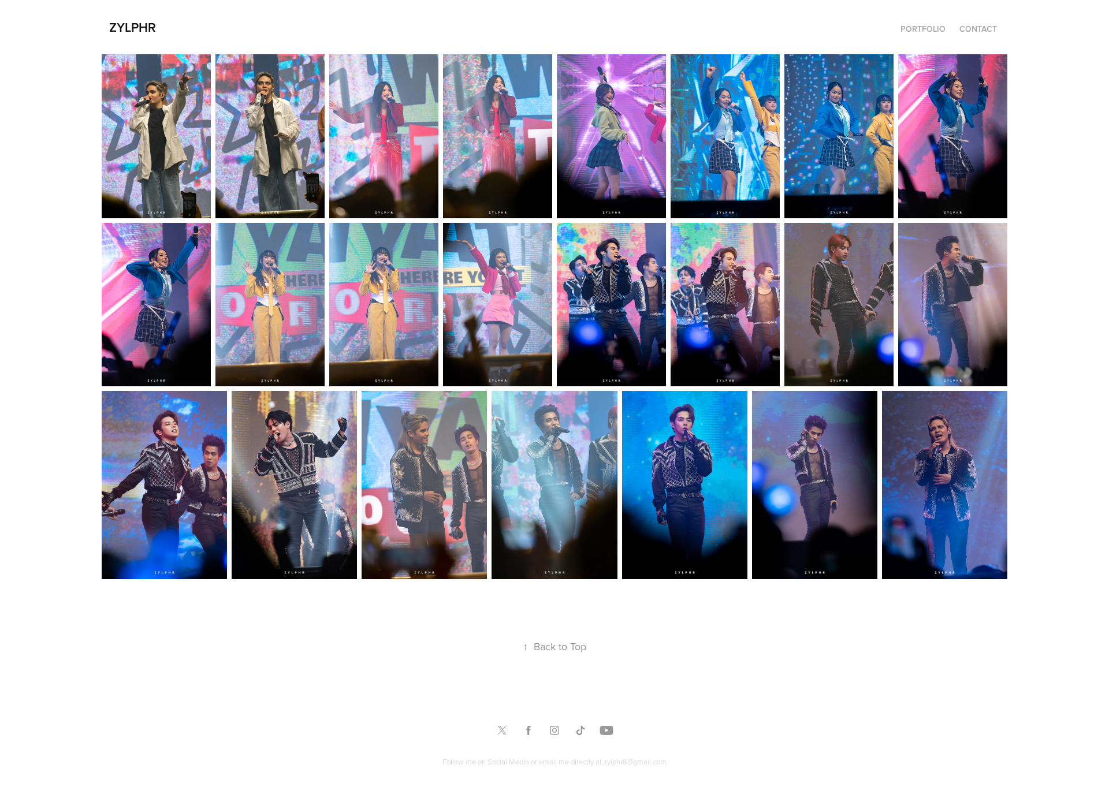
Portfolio (923, 29)
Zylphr (132, 27)
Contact (978, 29)
